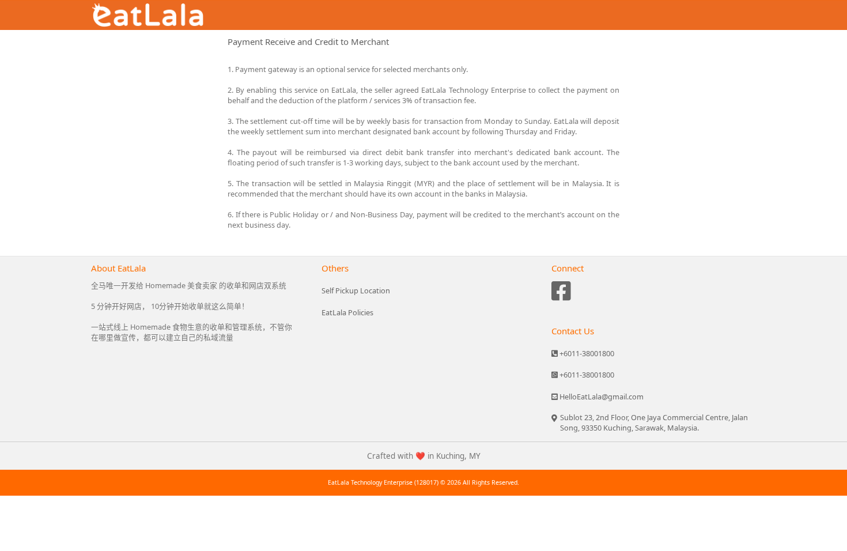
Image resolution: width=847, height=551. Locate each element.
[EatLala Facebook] (560, 294)
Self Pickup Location (356, 290)
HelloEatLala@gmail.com (601, 396)
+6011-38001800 (586, 353)
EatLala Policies (347, 312)
